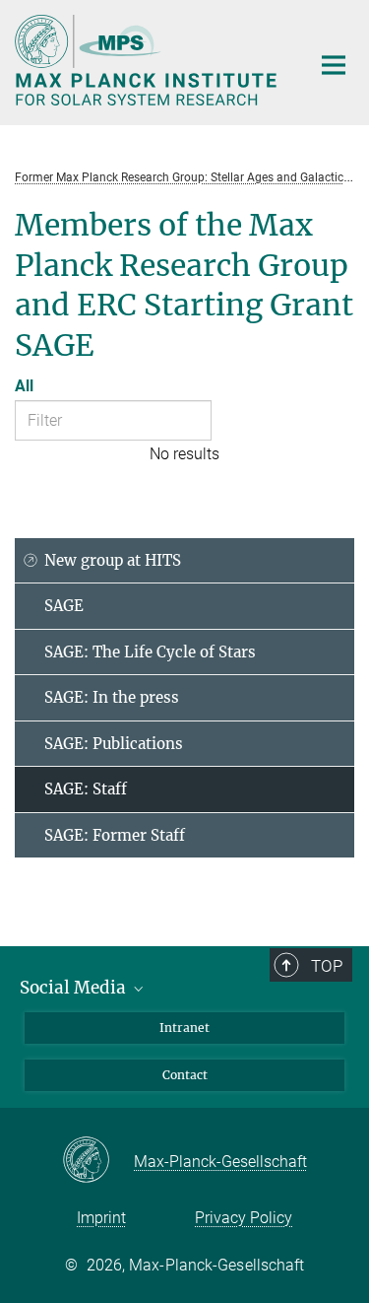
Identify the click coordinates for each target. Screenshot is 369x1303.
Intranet (184, 1027)
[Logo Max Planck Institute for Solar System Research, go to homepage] (147, 60)
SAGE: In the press (111, 697)
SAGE (64, 605)
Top (326, 966)
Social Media (75, 987)
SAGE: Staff (85, 789)
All (24, 386)
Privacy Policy (243, 1217)
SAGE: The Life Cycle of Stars (150, 652)
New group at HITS (112, 560)
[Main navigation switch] (333, 65)
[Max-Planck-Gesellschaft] (98, 1161)
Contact (185, 1074)
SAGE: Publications (113, 743)
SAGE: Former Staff (114, 835)
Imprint (101, 1217)
